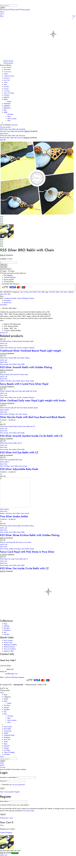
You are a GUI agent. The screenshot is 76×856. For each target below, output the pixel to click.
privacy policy (30, 811)
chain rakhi (63, 292)
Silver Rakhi (41, 292)
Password (3, 781)
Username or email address (9, 777)
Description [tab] (7, 300)
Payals (2, 348)
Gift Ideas (8, 381)
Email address (5, 801)
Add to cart (4, 264)
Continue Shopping (6, 833)
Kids (17, 414)
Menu (2, 16)
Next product (4, 133)
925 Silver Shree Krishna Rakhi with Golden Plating (29, 535)
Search (3, 7)
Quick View (3, 345)
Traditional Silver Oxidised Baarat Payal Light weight (30, 351)
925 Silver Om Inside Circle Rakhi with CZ (24, 568)
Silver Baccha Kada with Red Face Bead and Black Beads (32, 417)
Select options (4, 410)
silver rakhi (7, 294)
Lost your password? (18, 785)
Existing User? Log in (6, 818)
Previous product (5, 127)
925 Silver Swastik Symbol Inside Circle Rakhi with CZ (31, 436)
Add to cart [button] (3, 343)
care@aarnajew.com (11, 674)
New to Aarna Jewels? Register (10, 792)
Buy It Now (4, 267)
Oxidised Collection (28, 348)
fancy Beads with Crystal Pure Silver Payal (24, 384)
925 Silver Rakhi (54, 292)
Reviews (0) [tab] (7, 303)
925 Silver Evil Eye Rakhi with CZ (19, 452)
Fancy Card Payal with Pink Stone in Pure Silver (27, 552)
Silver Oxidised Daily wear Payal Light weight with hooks (33, 400)
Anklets (2, 381)
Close (2, 692)
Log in (2, 788)
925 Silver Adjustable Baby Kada (19, 469)
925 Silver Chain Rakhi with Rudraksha (12, 131)
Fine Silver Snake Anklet (14, 516)
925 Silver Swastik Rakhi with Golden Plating (26, 367)
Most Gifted (33, 292)
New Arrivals (24, 292)
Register (3, 814)
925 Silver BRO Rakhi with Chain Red (12, 138)
